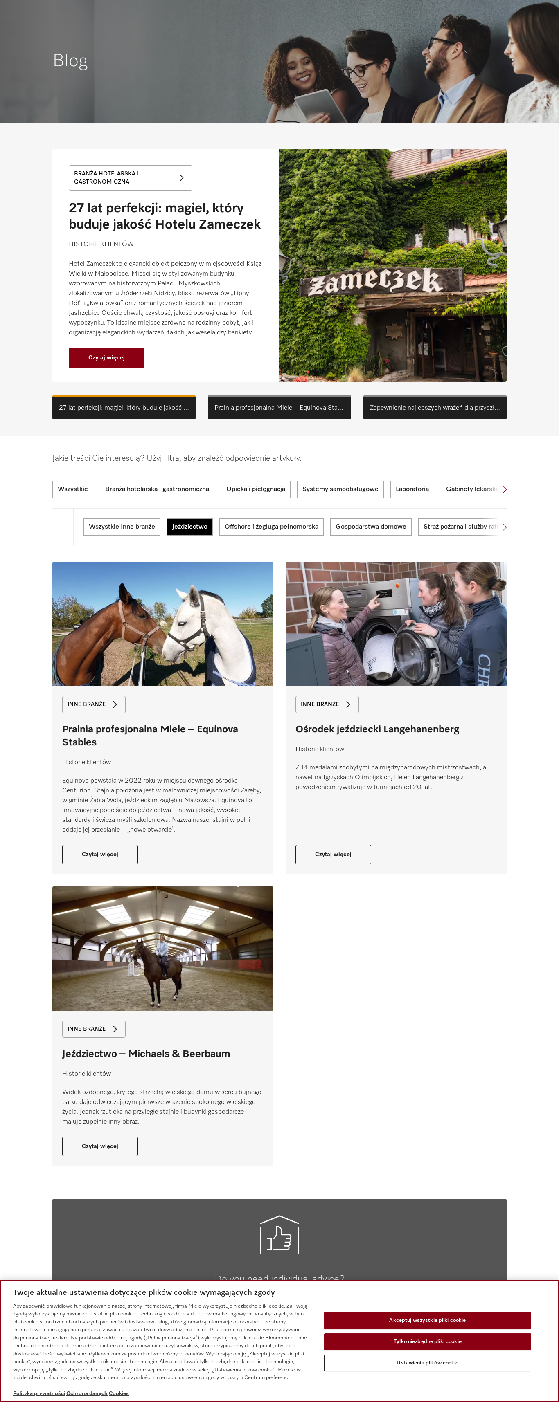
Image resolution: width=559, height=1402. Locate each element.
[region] (279, 1341)
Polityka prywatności (39, 1393)
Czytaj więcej (106, 358)
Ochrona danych (87, 1393)
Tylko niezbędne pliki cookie (428, 1341)
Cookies (119, 1393)
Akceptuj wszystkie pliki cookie (427, 1320)
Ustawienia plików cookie (427, 1363)
